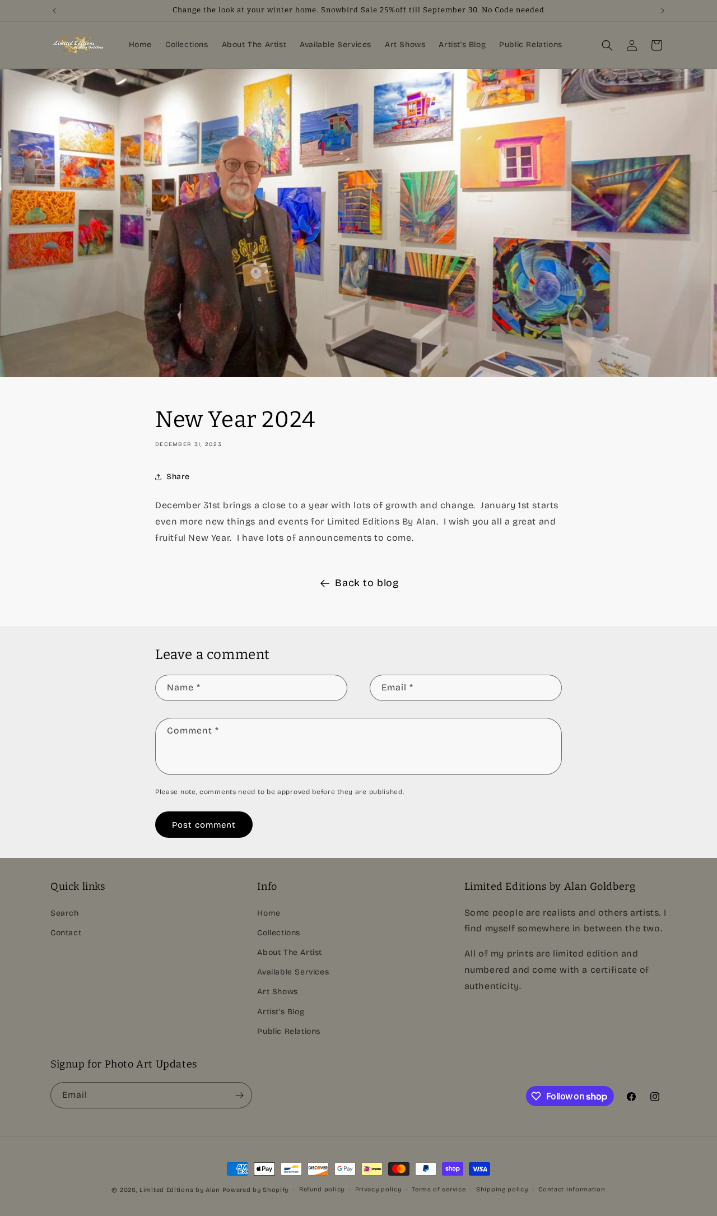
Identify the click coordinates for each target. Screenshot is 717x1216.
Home (268, 913)
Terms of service (438, 1189)
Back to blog (366, 583)
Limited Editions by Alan (179, 1190)
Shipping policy (502, 1189)
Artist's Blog (280, 1012)
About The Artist (289, 952)
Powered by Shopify (255, 1190)
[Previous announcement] (54, 10)
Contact (65, 932)
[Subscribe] (239, 1095)
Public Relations (288, 1031)
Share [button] (178, 476)
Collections (278, 932)
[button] (607, 45)
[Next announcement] (662, 10)
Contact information (571, 1189)
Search (64, 913)
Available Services (293, 972)
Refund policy (321, 1189)
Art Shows (277, 991)
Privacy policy (378, 1189)
